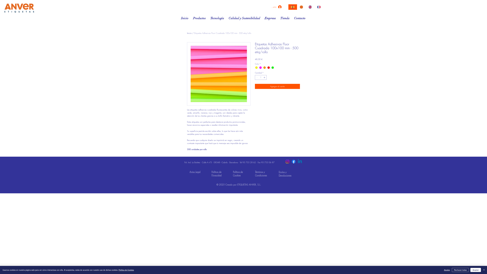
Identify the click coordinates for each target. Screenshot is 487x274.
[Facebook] (293, 161)
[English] (310, 7)
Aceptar (476, 270)
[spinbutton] (260, 77)
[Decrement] (256, 77)
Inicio (189, 33)
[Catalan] (301, 7)
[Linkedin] (299, 161)
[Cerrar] (483, 270)
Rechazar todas (460, 270)
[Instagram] (287, 161)
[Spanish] (292, 7)
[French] (318, 7)
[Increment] (264, 77)
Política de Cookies (126, 270)
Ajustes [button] (447, 270)
